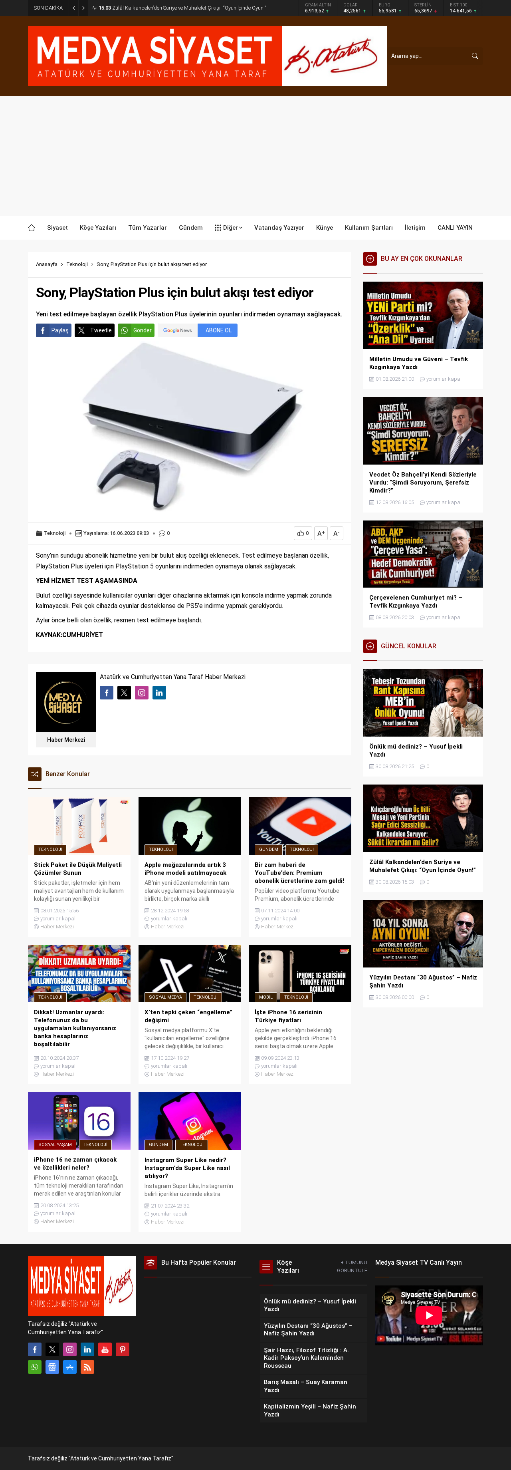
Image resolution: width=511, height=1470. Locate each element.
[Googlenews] (52, 1367)
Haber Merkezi (66, 740)
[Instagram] (70, 1349)
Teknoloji (77, 264)
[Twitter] (52, 1349)
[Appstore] (70, 1367)
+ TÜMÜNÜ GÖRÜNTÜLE (352, 1266)
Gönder (142, 330)
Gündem (268, 849)
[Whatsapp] (35, 1367)
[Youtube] (105, 1349)
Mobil (266, 997)
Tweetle (101, 330)
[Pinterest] (122, 1349)
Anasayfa (46, 264)
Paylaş (60, 330)
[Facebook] (35, 1349)
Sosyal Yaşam (55, 1144)
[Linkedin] (87, 1349)
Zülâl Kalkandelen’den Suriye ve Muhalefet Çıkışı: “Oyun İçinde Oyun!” (182, 8)
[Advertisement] (255, 156)
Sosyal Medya (165, 997)
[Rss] (87, 1367)
